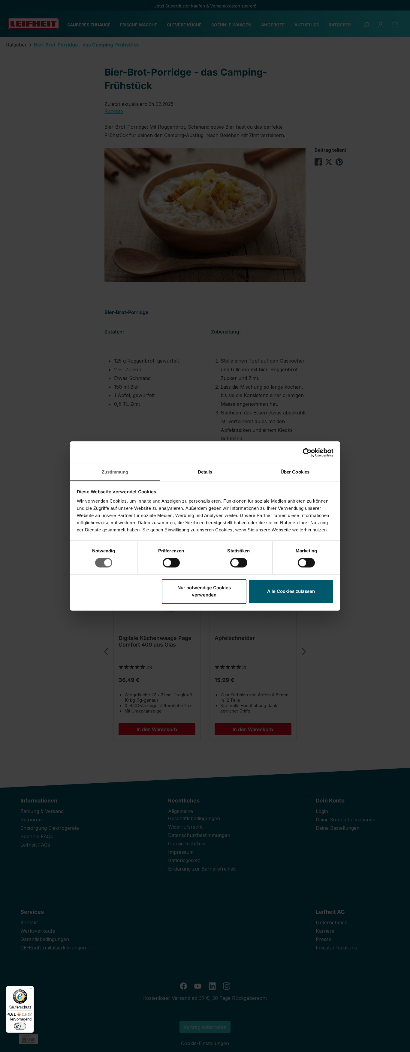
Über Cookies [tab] (295, 471)
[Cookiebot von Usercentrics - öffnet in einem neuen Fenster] (307, 452)
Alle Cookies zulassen (291, 591)
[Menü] (30, 989)
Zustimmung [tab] (115, 471)
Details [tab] (205, 471)
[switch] (171, 563)
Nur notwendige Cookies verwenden (204, 591)
